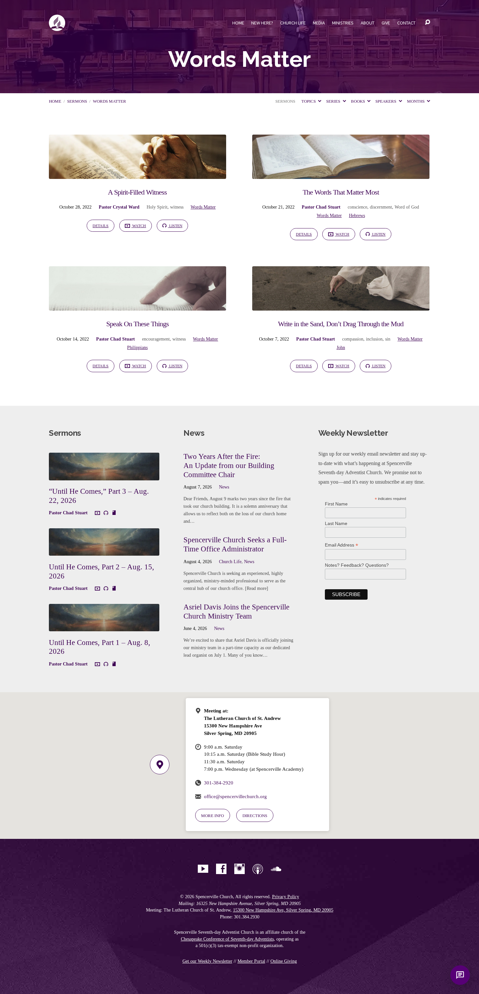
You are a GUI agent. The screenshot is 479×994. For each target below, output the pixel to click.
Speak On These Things (137, 324)
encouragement (156, 339)
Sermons (77, 101)
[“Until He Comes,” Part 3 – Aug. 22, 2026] (104, 475)
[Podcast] (258, 869)
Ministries (343, 23)
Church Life (293, 23)
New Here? (262, 23)
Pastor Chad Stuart (321, 207)
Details (101, 226)
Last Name (336, 523)
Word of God (407, 207)
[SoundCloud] (276, 869)
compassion (352, 339)
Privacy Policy (285, 896)
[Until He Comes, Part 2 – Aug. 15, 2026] (104, 551)
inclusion (374, 339)
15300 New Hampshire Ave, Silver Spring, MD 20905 (283, 910)
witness (176, 207)
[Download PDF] (114, 513)
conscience (357, 207)
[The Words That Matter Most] (340, 174)
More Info (212, 815)
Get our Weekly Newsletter (207, 961)
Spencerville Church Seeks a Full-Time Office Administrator (235, 544)
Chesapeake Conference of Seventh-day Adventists (227, 939)
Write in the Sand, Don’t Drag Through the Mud (340, 324)
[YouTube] (203, 869)
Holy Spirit (157, 207)
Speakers (386, 101)
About (367, 23)
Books (358, 101)
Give (386, 23)
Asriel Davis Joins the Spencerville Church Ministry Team (236, 611)
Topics (309, 101)
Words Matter (109, 101)
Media (319, 23)
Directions (254, 815)
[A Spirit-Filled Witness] (137, 174)
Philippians (137, 347)
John (341, 347)
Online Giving (283, 961)
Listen (175, 226)
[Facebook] (221, 869)
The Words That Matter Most (341, 192)
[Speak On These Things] (137, 305)
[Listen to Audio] (106, 513)
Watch (138, 226)
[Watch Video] (97, 513)
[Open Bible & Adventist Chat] (460, 975)
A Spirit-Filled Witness (137, 192)
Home (238, 23)
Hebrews (357, 215)
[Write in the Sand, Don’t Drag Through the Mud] (340, 305)
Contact (406, 23)
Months (416, 101)
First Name (336, 503)
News (224, 487)
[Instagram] (239, 869)
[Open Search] (427, 22)
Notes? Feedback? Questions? (357, 565)
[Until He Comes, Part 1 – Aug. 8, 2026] (104, 626)
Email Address (341, 545)
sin (387, 339)
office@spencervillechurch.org (235, 796)
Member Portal (251, 961)
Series (333, 101)
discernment (381, 207)
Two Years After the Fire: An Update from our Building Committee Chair (228, 465)
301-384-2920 (218, 782)
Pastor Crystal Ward (119, 207)
